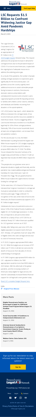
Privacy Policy (7, 406)
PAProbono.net (24, 388)
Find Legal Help (29, 8)
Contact (25, 393)
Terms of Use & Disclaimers (23, 406)
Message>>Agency (17, 409)
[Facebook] (10, 398)
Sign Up (18, 367)
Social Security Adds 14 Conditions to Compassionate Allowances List (16, 317)
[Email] (26, 398)
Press (9, 393)
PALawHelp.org (11, 388)
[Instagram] (20, 398)
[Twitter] (15, 398)
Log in (16, 393)
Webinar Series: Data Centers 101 (14, 338)
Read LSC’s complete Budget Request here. (15, 281)
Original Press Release (11, 289)
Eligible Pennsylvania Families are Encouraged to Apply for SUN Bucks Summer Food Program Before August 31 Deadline (17, 305)
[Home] (18, 3)
